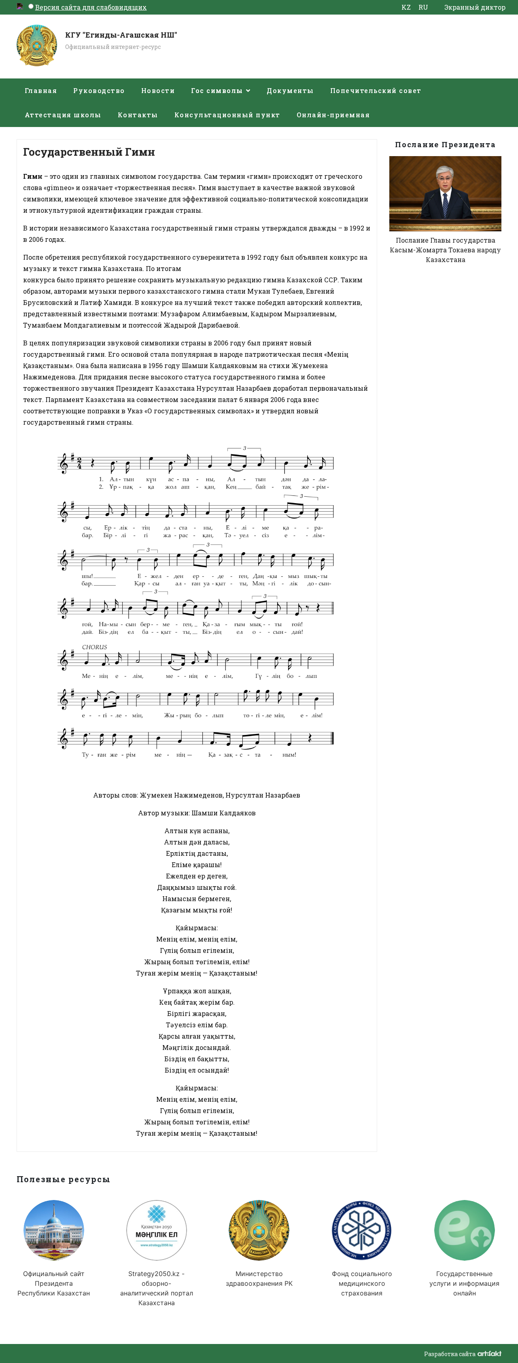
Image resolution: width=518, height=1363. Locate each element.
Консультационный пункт (227, 114)
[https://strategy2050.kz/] (156, 1230)
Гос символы (217, 90)
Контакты (138, 114)
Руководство (99, 90)
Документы (290, 90)
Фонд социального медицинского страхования (361, 1283)
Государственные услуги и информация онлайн (464, 1283)
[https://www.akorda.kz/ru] (53, 1230)
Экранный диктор (474, 7)
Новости (158, 90)
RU (423, 7)
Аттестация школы (63, 114)
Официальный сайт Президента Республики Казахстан (53, 1283)
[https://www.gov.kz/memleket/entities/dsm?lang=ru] (259, 1230)
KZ (406, 7)
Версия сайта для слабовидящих (91, 7)
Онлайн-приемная (333, 114)
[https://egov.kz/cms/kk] (464, 1230)
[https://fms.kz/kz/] (361, 1230)
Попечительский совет (376, 90)
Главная (41, 90)
